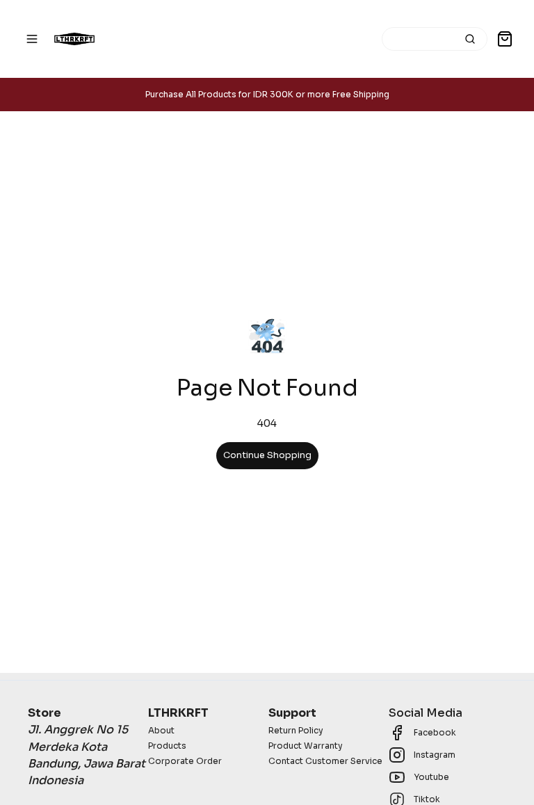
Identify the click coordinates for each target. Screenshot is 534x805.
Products (167, 745)
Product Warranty (305, 745)
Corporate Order (185, 761)
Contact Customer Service (325, 761)
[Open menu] (32, 39)
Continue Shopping (267, 455)
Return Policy (295, 730)
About (161, 730)
